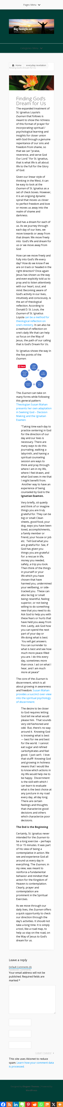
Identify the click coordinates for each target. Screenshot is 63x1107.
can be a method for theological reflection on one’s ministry (32, 321)
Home (18, 65)
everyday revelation (36, 65)
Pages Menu (29, 4)
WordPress (31, 1090)
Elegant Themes (31, 1086)
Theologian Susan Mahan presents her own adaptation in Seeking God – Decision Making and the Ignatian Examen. (34, 412)
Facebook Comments (20, 969)
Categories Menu (29, 48)
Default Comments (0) (20, 967)
